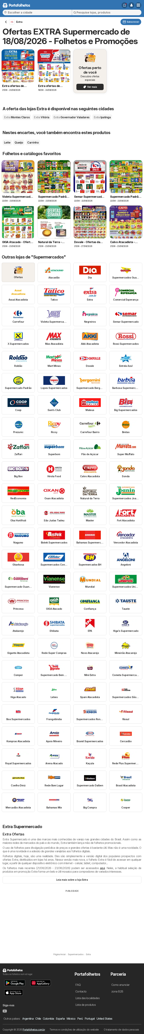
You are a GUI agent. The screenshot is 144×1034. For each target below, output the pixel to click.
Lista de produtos (85, 1004)
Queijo (19, 142)
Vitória (41, 117)
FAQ (78, 985)
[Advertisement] (72, 919)
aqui (102, 868)
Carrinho (33, 142)
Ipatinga (102, 117)
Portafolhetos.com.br (34, 1029)
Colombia (48, 1018)
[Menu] (138, 5)
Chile (38, 1018)
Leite (7, 142)
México (71, 1018)
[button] (131, 5)
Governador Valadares (72, 117)
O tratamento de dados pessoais (121, 1029)
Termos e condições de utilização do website (74, 1029)
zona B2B (117, 991)
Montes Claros (17, 117)
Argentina (28, 1018)
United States (104, 1018)
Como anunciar (120, 985)
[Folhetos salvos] (124, 5)
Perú (80, 1018)
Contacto (81, 991)
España (60, 1018)
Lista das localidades (87, 998)
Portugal (90, 1018)
